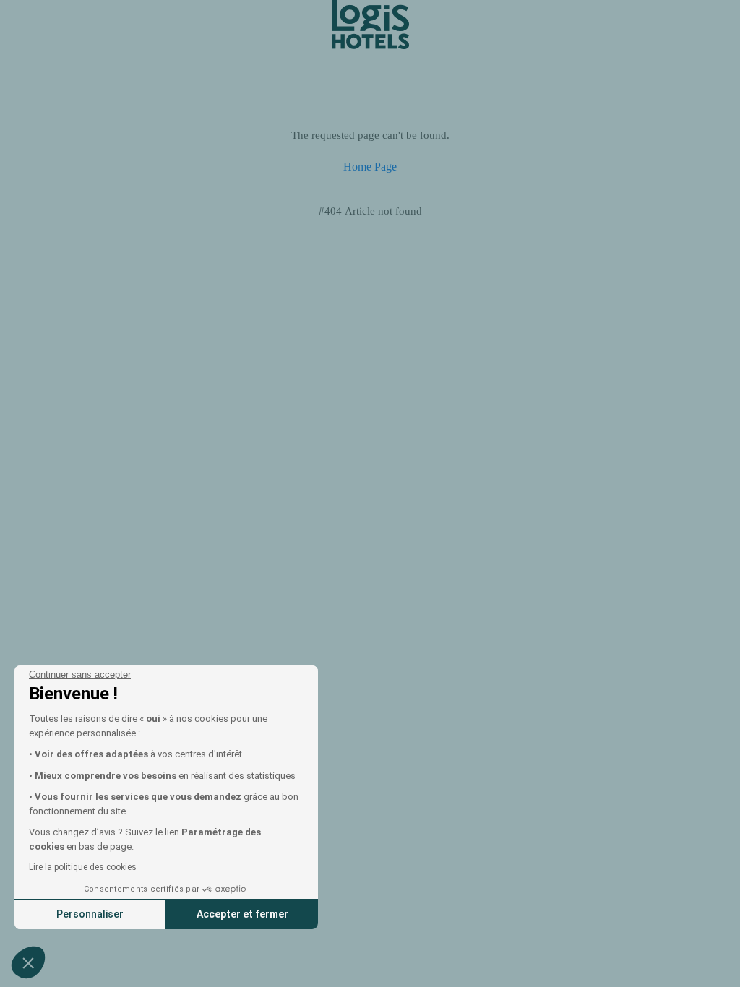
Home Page (370, 166)
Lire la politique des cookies (83, 867)
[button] (28, 962)
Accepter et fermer (242, 914)
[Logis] (370, 23)
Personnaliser (90, 914)
